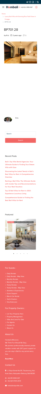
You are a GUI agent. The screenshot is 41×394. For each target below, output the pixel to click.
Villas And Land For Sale (15, 319)
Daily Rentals (17, 222)
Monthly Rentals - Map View (16, 282)
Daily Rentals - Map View (15, 276)
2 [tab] (18, 253)
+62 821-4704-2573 (14, 381)
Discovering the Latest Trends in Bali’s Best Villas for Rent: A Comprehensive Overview (19, 174)
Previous (6, 234)
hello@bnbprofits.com (15, 385)
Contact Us (11, 325)
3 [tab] (21, 253)
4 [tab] (25, 253)
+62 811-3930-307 (27, 7)
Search (20, 140)
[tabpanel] (20, 234)
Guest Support (12, 293)
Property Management (14, 317)
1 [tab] (15, 253)
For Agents (11, 322)
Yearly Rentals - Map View (16, 288)
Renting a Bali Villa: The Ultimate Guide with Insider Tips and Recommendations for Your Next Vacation (20, 184)
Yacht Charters (12, 299)
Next (35, 234)
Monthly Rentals (28, 222)
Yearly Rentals (12, 285)
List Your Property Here (15, 314)
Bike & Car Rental (13, 296)
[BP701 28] (20, 52)
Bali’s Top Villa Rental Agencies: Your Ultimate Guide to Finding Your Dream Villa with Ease (19, 164)
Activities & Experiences (15, 290)
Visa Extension (12, 302)
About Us (10, 328)
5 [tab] (28, 253)
